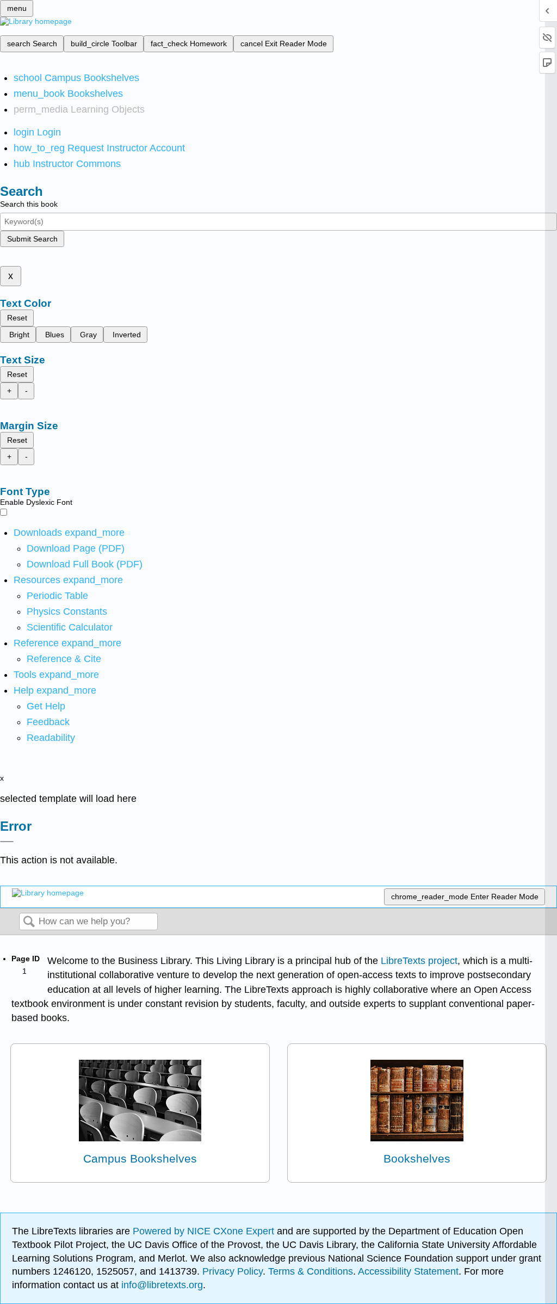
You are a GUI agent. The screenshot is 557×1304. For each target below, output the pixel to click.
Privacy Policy (232, 1271)
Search (29, 922)
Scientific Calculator (70, 627)
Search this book (29, 204)
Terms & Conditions (310, 1271)
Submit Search (32, 238)
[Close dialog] (7, 841)
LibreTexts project (419, 960)
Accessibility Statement (408, 1271)
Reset (17, 317)
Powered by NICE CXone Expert (205, 1231)
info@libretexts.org (161, 1285)
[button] (48, 721)
